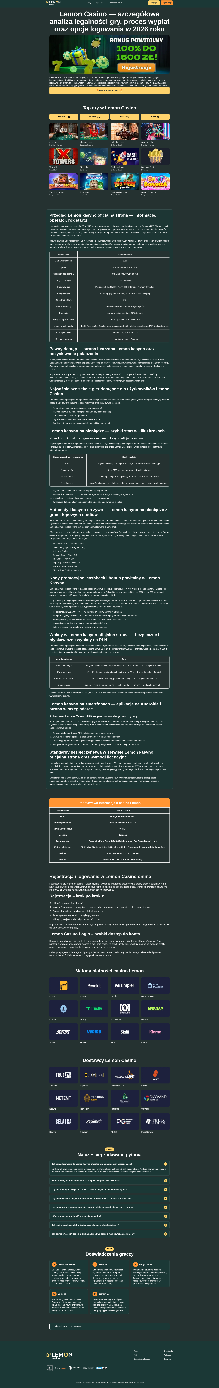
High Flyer (100, 3)
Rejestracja (166, 3)
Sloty (89, 3)
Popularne (61, 117)
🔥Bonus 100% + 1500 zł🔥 (109, 90)
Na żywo (92, 117)
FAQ (135, 1355)
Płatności (167, 1355)
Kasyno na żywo (115, 3)
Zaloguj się (154, 3)
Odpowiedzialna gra (142, 1359)
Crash (123, 117)
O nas (136, 1351)
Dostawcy (168, 1359)
